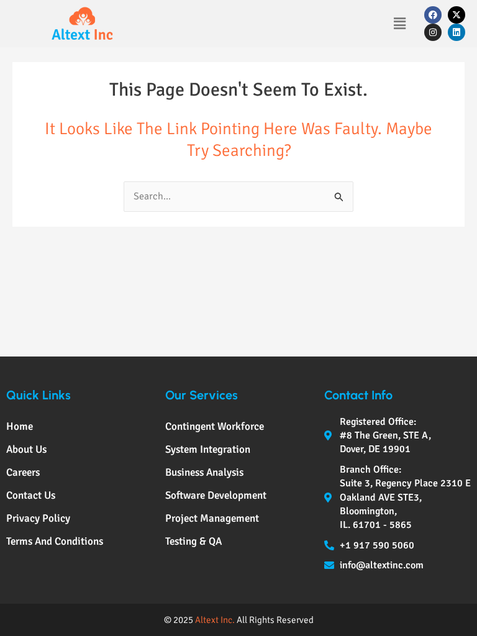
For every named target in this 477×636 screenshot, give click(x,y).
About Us (26, 449)
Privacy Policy (38, 518)
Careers (23, 472)
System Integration (207, 449)
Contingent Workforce (214, 426)
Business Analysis (204, 472)
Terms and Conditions (54, 541)
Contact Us (30, 495)
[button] (399, 23)
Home (19, 426)
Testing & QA (193, 541)
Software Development (215, 495)
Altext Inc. (215, 619)
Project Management (212, 518)
